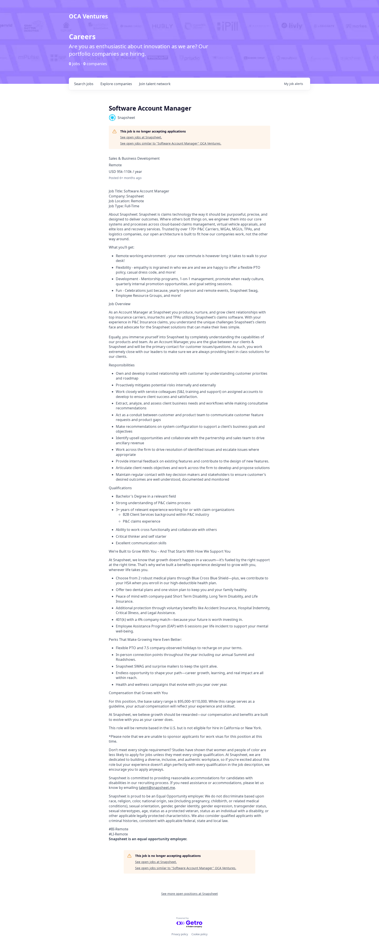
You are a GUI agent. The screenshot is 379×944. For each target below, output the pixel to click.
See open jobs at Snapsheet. (141, 137)
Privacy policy (180, 934)
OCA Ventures (88, 16)
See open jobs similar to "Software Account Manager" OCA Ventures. (170, 143)
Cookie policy (199, 934)
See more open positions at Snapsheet (189, 894)
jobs (83, 83)
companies (116, 83)
